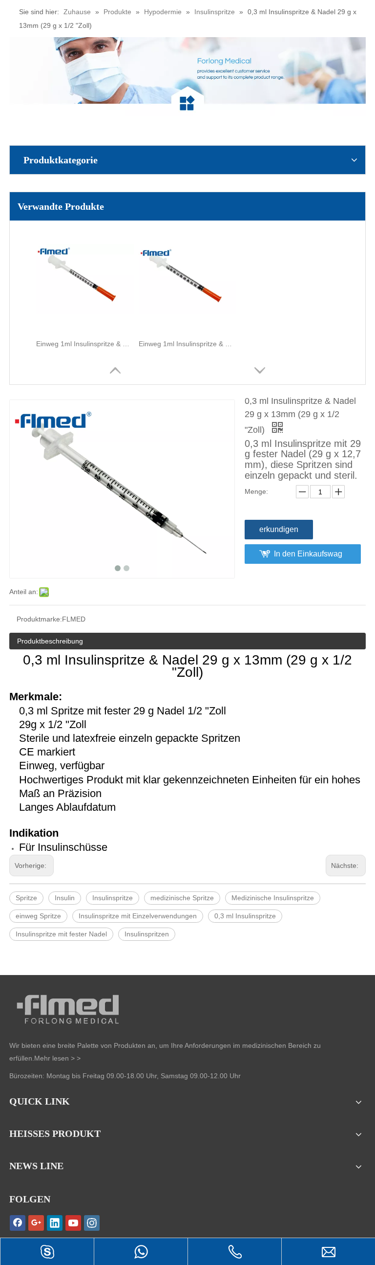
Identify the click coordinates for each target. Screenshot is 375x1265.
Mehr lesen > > (57, 1058)
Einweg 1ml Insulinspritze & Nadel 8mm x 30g (187, 344)
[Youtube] (73, 1223)
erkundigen (278, 529)
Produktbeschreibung (50, 641)
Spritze (26, 898)
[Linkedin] (54, 1223)
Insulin (65, 898)
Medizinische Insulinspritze (272, 898)
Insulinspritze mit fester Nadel (61, 934)
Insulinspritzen (147, 934)
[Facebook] (17, 1223)
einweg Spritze (38, 916)
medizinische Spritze (182, 898)
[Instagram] (92, 1223)
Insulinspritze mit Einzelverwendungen (138, 916)
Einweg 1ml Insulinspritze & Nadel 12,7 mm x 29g (85, 344)
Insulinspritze (112, 898)
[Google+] (36, 1223)
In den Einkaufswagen (308, 557)
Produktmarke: (39, 619)
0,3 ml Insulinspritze (245, 916)
